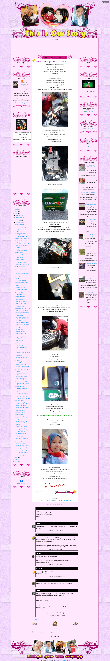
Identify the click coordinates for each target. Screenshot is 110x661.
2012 (16, 210)
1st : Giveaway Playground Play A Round (21, 256)
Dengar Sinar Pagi (19, 242)
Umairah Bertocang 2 (20, 259)
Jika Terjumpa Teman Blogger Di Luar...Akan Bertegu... (22, 451)
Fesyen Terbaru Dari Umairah (22, 244)
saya (37, 580)
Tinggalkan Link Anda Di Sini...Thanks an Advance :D (22, 383)
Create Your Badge (21, 483)
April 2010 (18, 221)
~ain (37, 535)
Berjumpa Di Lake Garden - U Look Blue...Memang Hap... (22, 446)
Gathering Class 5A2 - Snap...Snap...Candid (20, 379)
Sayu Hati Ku (18, 449)
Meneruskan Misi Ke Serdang (22, 264)
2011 (16, 211)
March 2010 (19, 222)
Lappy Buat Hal (19, 442)
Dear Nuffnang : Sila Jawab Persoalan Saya (21, 305)
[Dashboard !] (105, 2)
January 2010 (19, 456)
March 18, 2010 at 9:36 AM (57, 576)
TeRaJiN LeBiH (90, 292)
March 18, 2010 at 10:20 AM (57, 615)
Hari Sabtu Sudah (19, 400)
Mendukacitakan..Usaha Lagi (90, 205)
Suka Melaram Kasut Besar (21, 228)
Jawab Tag (17, 271)
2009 (16, 457)
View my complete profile (21, 103)
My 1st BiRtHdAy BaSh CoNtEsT (90, 235)
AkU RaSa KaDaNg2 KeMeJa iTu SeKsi (90, 166)
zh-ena (25, 81)
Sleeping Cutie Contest (20, 287)
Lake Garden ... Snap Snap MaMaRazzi (21, 439)
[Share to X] (55, 498)
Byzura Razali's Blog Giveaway (20, 296)
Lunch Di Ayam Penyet (20, 303)
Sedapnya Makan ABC (20, 364)
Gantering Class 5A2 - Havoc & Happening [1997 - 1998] (22, 397)
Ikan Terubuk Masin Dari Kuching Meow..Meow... (21, 422)
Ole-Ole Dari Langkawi (20, 416)
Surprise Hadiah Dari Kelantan (22, 238)
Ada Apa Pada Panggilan (21, 236)
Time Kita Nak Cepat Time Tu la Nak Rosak (22, 314)
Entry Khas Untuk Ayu (20, 433)
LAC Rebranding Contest (21, 285)
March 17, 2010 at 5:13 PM (57, 519)
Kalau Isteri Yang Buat (20, 333)
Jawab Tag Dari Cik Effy (21, 240)
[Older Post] (75, 626)
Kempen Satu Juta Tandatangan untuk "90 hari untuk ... (22, 352)
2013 (16, 208)
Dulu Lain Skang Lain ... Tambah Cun (21, 344)
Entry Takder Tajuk (19, 299)
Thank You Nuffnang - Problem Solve (20, 293)
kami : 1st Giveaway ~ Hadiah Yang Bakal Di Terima (22, 318)
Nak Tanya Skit (19, 329)
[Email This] (53, 498)
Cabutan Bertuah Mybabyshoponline (20, 253)
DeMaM (91, 179)
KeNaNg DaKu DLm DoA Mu (88, 192)
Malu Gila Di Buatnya (20, 284)
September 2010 (20, 215)
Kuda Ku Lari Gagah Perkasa (22, 312)
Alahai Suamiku (19, 414)
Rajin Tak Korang (19, 362)
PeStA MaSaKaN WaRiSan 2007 (90, 277)
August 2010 (19, 217)
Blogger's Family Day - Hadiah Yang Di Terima (22, 435)
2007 (16, 461)
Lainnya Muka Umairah (21, 405)
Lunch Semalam (19, 340)
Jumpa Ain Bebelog (20, 266)
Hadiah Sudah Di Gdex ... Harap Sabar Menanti (21, 261)
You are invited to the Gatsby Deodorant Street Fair (22, 274)
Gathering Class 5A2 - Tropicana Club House (21, 387)
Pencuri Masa (18, 355)
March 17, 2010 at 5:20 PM (57, 530)
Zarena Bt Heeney (21, 478)
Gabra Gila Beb (19, 342)
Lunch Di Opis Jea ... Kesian (21, 310)
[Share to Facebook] (57, 498)
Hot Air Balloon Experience (21, 282)
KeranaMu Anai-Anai (20, 331)
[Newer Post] (34, 626)
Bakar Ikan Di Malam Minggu (22, 322)
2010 (16, 213)
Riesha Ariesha (66, 660)
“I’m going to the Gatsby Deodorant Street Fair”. (21, 290)
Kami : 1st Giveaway (20, 410)
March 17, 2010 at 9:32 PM (57, 564)
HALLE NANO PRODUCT (90, 263)
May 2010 (18, 219)
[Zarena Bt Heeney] (21, 482)
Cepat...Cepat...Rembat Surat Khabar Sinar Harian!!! (22, 430)
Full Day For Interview (20, 443)
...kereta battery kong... (65, 500)
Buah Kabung (18, 361)
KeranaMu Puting (19, 327)
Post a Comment (35, 619)
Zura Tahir (39, 569)
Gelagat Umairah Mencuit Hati (22, 308)
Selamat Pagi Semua (20, 412)
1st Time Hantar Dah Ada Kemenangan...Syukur (21, 427)
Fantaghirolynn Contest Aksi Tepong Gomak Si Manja (22, 249)
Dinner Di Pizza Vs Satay (21, 268)
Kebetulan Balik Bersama (21, 301)
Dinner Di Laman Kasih (20, 320)
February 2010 (19, 454)
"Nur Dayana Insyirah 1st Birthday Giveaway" (21, 279)
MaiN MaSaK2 (90, 250)
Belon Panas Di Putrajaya (21, 270)
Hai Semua (17, 424)
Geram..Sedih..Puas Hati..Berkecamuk (20, 225)
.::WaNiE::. (39, 554)
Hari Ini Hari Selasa (19, 277)
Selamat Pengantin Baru (21, 376)
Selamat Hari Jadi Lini (20, 335)
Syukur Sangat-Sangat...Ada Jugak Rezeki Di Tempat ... (22, 402)
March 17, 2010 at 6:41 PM (57, 549)
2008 (16, 459)
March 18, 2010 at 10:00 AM (57, 586)
